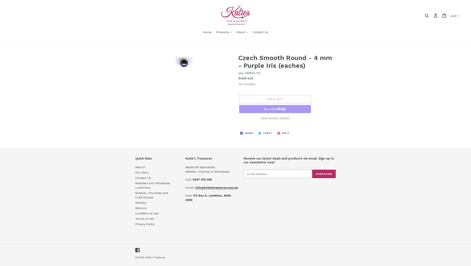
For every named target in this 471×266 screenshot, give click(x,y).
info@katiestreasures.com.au (216, 187)
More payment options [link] (275, 117)
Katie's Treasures (155, 257)
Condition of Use (146, 213)
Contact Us (143, 178)
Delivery (140, 202)
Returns (140, 208)
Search (140, 167)
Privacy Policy (145, 224)
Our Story (142, 172)
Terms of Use (144, 218)
